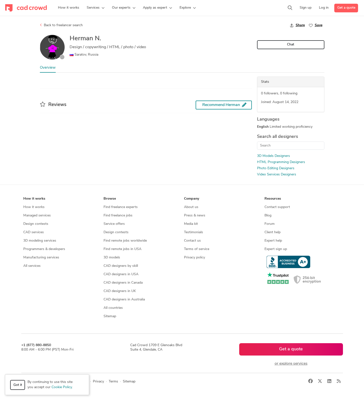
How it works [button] (34, 199)
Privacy (98, 381)
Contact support (277, 207)
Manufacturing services (41, 257)
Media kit (191, 224)
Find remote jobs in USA (122, 249)
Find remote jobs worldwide (125, 241)
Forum (269, 224)
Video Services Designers (276, 174)
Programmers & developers (44, 249)
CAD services (33, 232)
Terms (113, 381)
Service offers (114, 224)
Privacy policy (194, 257)
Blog (267, 215)
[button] (95, 8)
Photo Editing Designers (275, 168)
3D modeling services (39, 241)
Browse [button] (110, 199)
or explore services (291, 364)
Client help (272, 232)
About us (191, 207)
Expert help (273, 241)
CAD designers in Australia (124, 299)
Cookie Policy (62, 387)
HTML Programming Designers (281, 162)
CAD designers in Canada (123, 283)
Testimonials (193, 232)
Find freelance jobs (118, 215)
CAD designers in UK (120, 291)
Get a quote (346, 8)
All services (32, 266)
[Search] (290, 8)
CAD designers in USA (121, 274)
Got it (17, 385)
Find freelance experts (121, 207)
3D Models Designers (273, 156)
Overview (48, 68)
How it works (34, 207)
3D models (112, 257)
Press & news (194, 215)
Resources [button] (272, 199)
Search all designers (277, 137)
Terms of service (196, 249)
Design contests (35, 224)
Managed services (37, 215)
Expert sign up (275, 249)
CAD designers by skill (121, 266)
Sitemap (110, 316)
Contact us (192, 241)
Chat (290, 44)
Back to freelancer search (63, 25)
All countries (113, 308)
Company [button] (191, 199)
